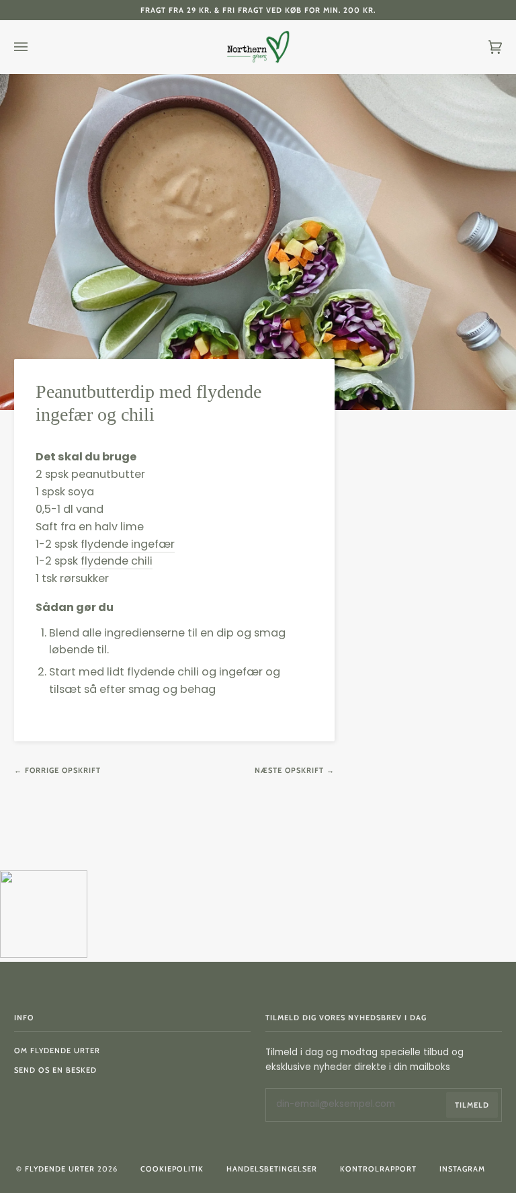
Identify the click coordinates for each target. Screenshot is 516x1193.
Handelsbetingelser (271, 1169)
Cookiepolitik (172, 1169)
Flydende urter (60, 1169)
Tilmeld (472, 1105)
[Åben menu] (34, 47)
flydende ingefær (128, 544)
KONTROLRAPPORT (378, 1169)
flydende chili (117, 561)
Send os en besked (55, 1070)
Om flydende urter (57, 1050)
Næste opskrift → (295, 770)
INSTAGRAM (462, 1169)
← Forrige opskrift (57, 770)
